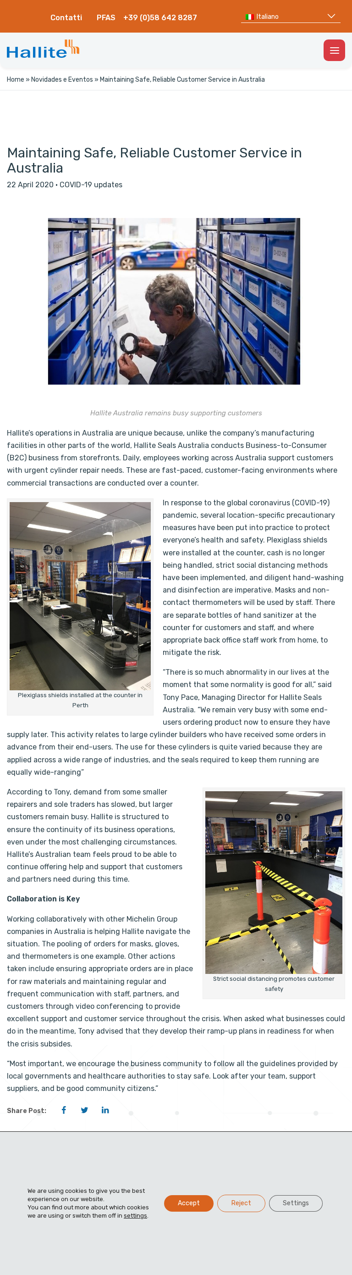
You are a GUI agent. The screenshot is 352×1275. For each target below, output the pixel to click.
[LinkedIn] (105, 1110)
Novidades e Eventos (62, 80)
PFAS (106, 17)
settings (135, 1215)
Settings (296, 1203)
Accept (189, 1203)
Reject (241, 1203)
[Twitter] (84, 1110)
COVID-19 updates (91, 184)
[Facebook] (63, 1110)
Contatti (66, 17)
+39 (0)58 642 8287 (160, 17)
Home (15, 80)
